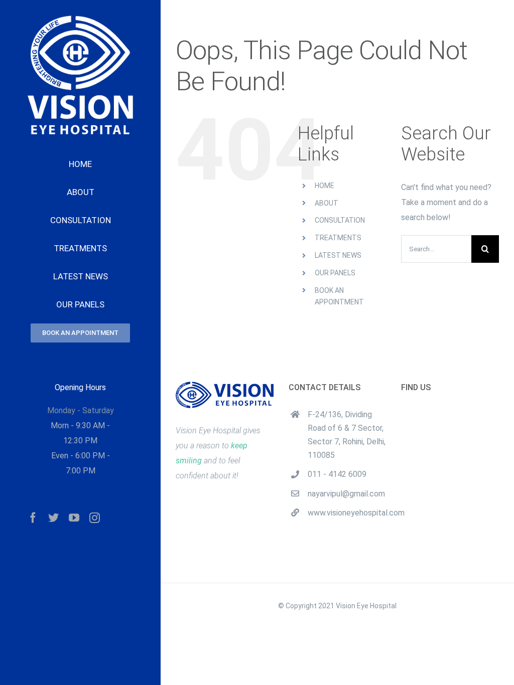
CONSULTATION (340, 220)
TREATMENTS (338, 238)
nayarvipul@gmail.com (346, 493)
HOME (324, 186)
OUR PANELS (335, 273)
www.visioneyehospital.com (347, 513)
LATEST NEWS (338, 255)
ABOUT (326, 203)
